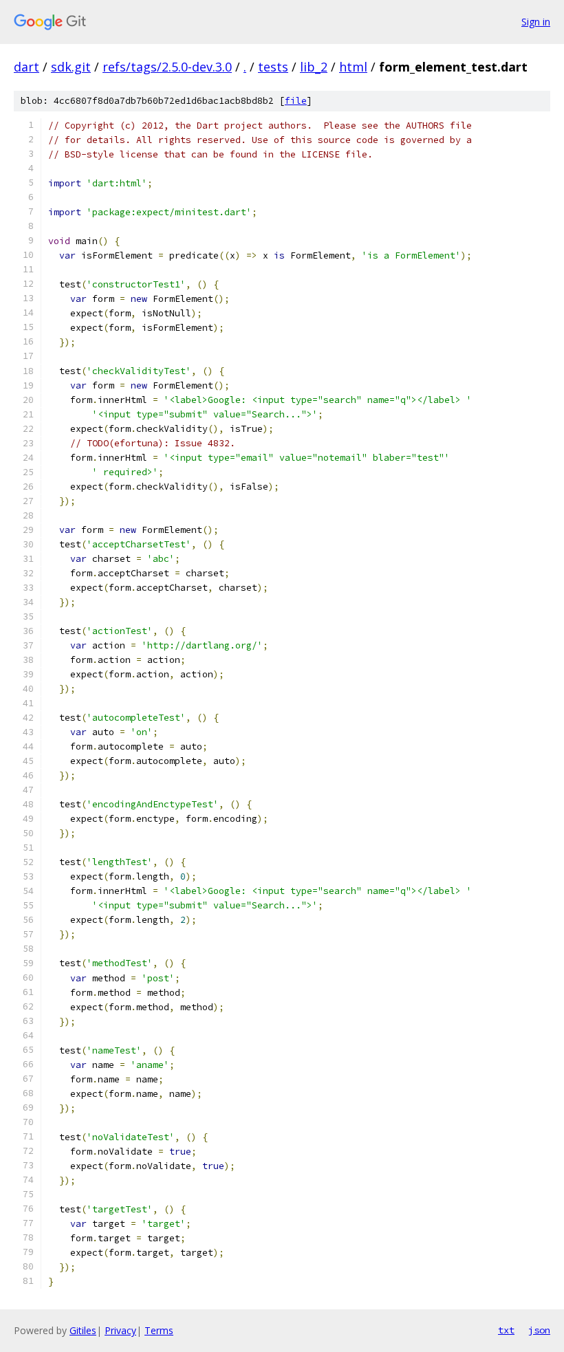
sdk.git (71, 66)
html (353, 66)
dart (26, 66)
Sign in (535, 21)
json (539, 1330)
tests (273, 66)
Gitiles (82, 1330)
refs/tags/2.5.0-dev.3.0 (167, 66)
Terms (158, 1330)
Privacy (120, 1330)
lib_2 (313, 66)
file (296, 101)
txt (506, 1330)
